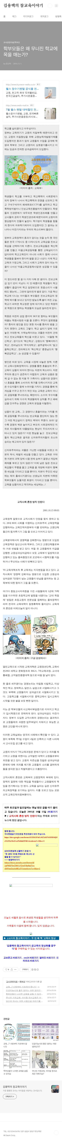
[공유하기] (12, 969)
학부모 (22, 981)
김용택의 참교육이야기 (23, 6)
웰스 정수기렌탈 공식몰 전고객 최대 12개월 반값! (21, 88)
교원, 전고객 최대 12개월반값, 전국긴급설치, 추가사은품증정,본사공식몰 (22, 94)
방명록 (58, 16)
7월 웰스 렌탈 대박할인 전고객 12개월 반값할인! (22, 109)
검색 (50, 6)
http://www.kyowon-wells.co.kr (20, 84)
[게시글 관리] (15, 969)
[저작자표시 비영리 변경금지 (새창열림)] (35, 969)
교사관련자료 (11, 981)
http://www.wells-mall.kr (17, 105)
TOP (56, 1132)
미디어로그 (28, 16)
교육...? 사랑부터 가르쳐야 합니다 (21, 987)
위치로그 (44, 16)
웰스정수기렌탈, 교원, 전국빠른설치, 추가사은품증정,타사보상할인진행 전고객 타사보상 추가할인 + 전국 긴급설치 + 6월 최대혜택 (22, 115)
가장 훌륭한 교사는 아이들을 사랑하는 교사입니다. (22, 1091)
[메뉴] (56, 5)
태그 (14, 16)
